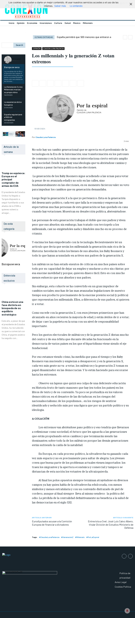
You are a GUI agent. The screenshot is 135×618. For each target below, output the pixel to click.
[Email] (65, 83)
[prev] (125, 37)
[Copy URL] (80, 83)
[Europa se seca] (13, 59)
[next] (130, 37)
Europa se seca (11, 67)
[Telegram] (73, 83)
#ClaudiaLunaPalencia (49, 537)
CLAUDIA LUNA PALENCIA (53, 48)
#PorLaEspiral (92, 537)
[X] (43, 83)
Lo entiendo (76, 5)
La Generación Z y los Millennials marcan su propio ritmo (13, 90)
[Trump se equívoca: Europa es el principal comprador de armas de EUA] (13, 165)
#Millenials (80, 537)
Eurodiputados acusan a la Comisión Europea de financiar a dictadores (52, 523)
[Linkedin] (58, 83)
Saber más (60, 5)
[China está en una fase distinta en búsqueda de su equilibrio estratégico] (13, 293)
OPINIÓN (36, 48)
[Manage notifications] (127, 610)
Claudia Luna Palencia (46, 137)
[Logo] (33, 11)
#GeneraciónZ (67, 537)
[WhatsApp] (50, 83)
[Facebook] (35, 83)
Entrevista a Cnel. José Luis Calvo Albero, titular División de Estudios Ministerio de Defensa (110, 524)
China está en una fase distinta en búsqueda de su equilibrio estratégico (12, 308)
